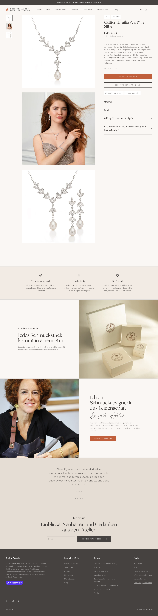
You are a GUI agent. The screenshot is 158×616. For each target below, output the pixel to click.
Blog (116, 10)
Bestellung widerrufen (143, 583)
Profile (96, 593)
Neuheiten (87, 10)
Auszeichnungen (100, 575)
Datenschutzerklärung (143, 571)
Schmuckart (60, 10)
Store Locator (103, 10)
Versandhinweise (140, 579)
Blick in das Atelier (101, 571)
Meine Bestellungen (102, 589)
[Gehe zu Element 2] (9, 26)
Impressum (138, 563)
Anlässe (74, 10)
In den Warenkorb (128, 76)
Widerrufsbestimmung (143, 575)
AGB (136, 567)
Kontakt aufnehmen (103, 438)
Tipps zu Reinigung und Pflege (106, 585)
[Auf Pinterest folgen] (19, 601)
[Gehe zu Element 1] (9, 18)
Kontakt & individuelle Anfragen (106, 563)
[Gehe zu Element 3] (9, 35)
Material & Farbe (43, 10)
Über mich (98, 567)
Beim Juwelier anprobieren (128, 85)
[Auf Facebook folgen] (7, 601)
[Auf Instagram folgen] (13, 601)
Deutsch (131, 10)
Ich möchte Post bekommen (94, 539)
